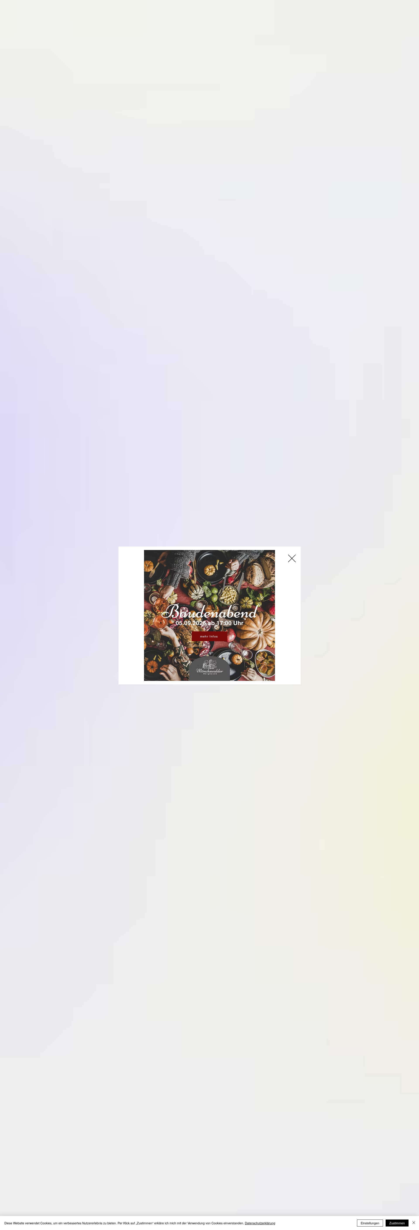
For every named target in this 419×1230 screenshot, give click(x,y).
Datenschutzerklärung (260, 1223)
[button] (292, 558)
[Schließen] (413, 1223)
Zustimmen (397, 1223)
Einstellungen (370, 1223)
